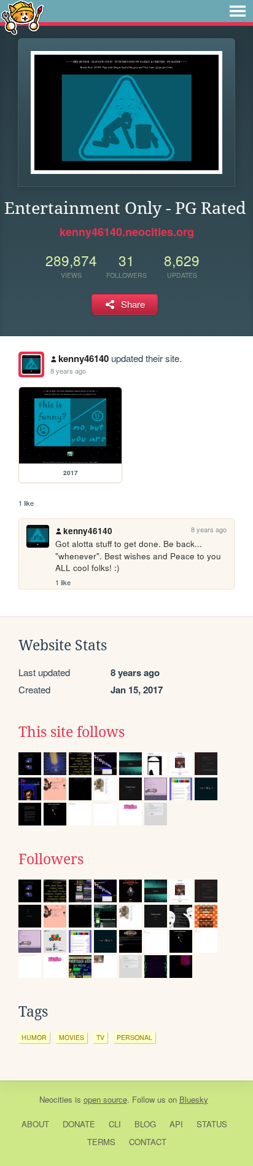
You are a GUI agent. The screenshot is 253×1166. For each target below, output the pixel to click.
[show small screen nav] (237, 11)
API (176, 1124)
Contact (147, 1142)
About (35, 1124)
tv (100, 1037)
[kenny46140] (31, 364)
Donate (79, 1124)
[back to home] (22, 16)
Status (212, 1124)
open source (105, 1099)
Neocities (55, 1099)
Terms (101, 1142)
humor (34, 1037)
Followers (51, 859)
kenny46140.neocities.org (127, 232)
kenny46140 (83, 358)
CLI (115, 1124)
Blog (145, 1124)
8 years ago (68, 371)
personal (134, 1037)
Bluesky (193, 1099)
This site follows (71, 732)
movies (71, 1037)
